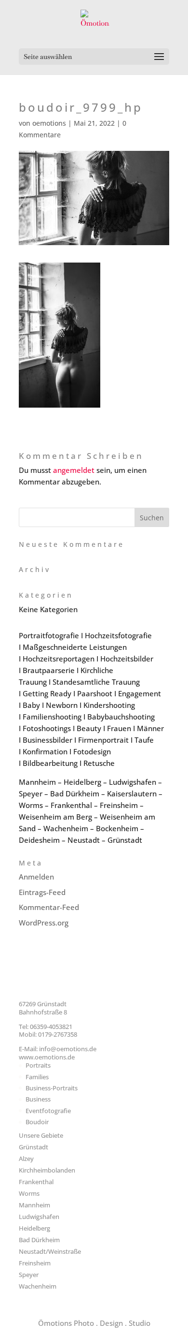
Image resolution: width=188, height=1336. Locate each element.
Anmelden (36, 876)
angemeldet (73, 470)
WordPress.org (43, 922)
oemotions (49, 123)
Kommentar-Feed (49, 907)
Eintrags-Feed (42, 892)
